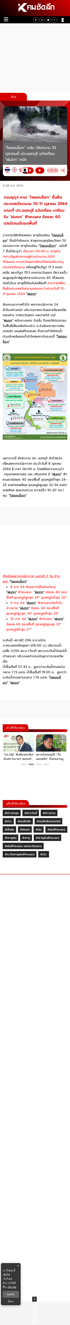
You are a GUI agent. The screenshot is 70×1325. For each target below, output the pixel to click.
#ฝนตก (25, 829)
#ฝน (39, 829)
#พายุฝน (10, 838)
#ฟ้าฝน (9, 829)
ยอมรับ (11, 1294)
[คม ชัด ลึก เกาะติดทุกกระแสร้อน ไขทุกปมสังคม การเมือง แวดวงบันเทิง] (35, 8)
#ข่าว (8, 821)
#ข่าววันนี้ (30, 813)
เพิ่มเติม (12, 1287)
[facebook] (35, 20)
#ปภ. (43, 854)
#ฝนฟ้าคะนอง (56, 829)
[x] (42, 20)
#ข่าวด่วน (49, 813)
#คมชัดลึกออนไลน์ (48, 821)
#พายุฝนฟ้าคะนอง (47, 838)
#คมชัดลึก (24, 821)
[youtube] (48, 20)
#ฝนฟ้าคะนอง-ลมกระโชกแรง (23, 846)
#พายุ (26, 838)
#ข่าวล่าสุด (12, 813)
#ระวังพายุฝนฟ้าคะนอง (19, 854)
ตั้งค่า (11, 1301)
